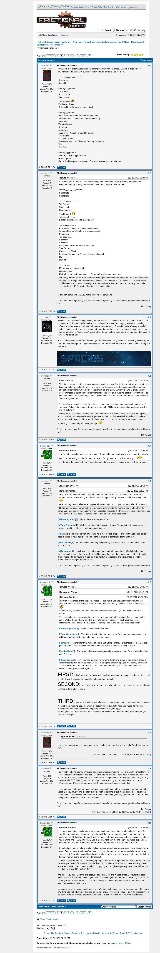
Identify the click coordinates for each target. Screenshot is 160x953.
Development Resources (48, 45)
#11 (149, 65)
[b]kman (62, 534)
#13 (149, 317)
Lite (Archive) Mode (94, 933)
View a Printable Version (49, 919)
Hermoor (146, 812)
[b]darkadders (64, 542)
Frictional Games (77, 7)
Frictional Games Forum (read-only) (54, 42)
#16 (149, 481)
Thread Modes (146, 60)
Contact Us (49, 933)
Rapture (146, 754)
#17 (149, 582)
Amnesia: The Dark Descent (86, 42)
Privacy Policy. (124, 943)
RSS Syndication (134, 933)
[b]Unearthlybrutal (66, 519)
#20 (149, 823)
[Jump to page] (89, 55)
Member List (122, 30)
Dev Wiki (115, 7)
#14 (149, 376)
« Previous (50, 56)
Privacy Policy (97, 7)
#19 (149, 768)
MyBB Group (67, 947)
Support (123, 7)
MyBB (48, 947)
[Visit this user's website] (61, 475)
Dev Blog (107, 7)
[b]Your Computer (66, 525)
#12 (149, 173)
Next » (83, 56)
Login (56, 35)
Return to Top (78, 933)
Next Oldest (44, 906)
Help (143, 30)
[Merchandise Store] (132, 7)
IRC (134, 30)
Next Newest (58, 906)
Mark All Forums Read (115, 933)
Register (64, 35)
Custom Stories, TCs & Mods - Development (122, 42)
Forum (87, 7)
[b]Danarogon (64, 551)
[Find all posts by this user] (61, 168)
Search (108, 30)
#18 (149, 733)
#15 (149, 446)
